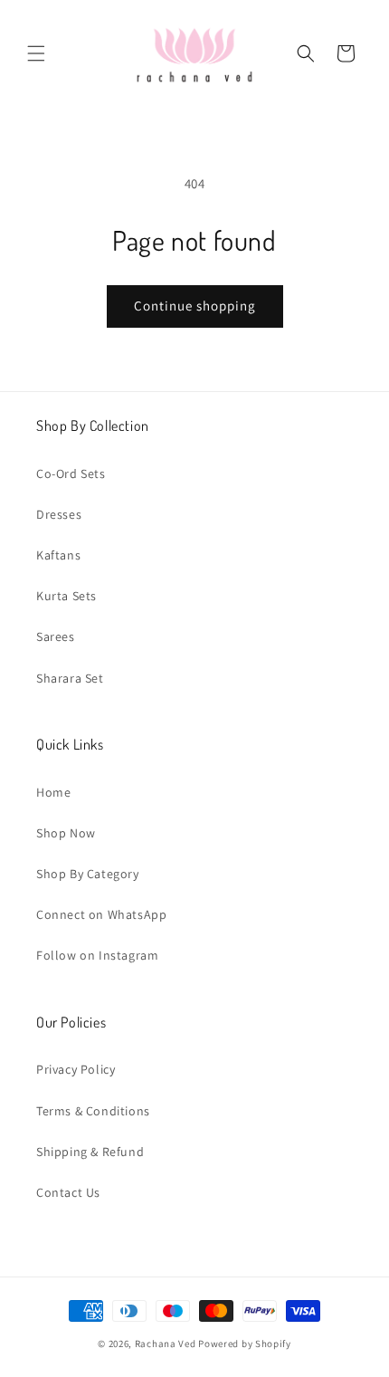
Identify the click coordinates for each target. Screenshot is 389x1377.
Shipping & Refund (90, 1151)
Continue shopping (195, 305)
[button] (36, 53)
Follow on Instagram (97, 955)
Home (53, 792)
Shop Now (66, 833)
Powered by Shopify (244, 1343)
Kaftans (58, 555)
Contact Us (68, 1192)
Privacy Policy (75, 1069)
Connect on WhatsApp (101, 914)
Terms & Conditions (93, 1111)
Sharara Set (70, 678)
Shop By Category (87, 873)
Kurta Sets (66, 596)
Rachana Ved (165, 1343)
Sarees (55, 636)
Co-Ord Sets (71, 473)
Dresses (58, 514)
